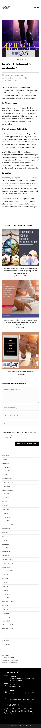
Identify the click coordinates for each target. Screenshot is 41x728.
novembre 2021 (7, 563)
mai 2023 (5, 506)
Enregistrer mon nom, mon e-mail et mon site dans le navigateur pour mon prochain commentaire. (19, 435)
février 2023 (6, 517)
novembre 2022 (7, 525)
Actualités (23, 78)
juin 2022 (5, 536)
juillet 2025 (5, 456)
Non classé (6, 644)
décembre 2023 (7, 479)
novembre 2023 (7, 482)
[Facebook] (13, 711)
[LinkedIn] (6, 711)
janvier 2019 (6, 621)
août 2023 (5, 494)
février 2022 (6, 552)
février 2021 (6, 594)
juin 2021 (5, 579)
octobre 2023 (6, 486)
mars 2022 (5, 548)
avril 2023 (5, 509)
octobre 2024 (6, 471)
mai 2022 (5, 540)
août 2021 (5, 575)
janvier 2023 (6, 521)
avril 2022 (5, 544)
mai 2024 (5, 475)
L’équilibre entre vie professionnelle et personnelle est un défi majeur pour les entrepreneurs (20, 270)
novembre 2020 (7, 602)
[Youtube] (31, 711)
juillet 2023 (5, 498)
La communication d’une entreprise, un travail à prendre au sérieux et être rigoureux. (20, 322)
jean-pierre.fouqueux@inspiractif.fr (22, 693)
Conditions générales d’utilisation (21, 699)
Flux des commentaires (10, 660)
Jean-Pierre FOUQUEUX (14, 75)
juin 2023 (5, 502)
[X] (25, 711)
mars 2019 (5, 613)
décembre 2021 (7, 559)
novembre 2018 (7, 629)
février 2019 (6, 617)
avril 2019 (5, 609)
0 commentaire (11, 81)
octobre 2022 (6, 529)
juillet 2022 (5, 532)
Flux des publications (9, 658)
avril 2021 (5, 586)
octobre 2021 (6, 567)
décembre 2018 (7, 625)
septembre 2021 (7, 571)
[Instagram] (19, 711)
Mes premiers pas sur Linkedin (20, 371)
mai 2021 (5, 582)
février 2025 (6, 467)
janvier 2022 (6, 556)
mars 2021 (5, 590)
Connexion (5, 655)
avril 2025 (5, 463)
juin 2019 (5, 606)
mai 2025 (5, 459)
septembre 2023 (8, 490)
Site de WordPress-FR (9, 663)
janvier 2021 (6, 598)
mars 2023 (5, 513)
